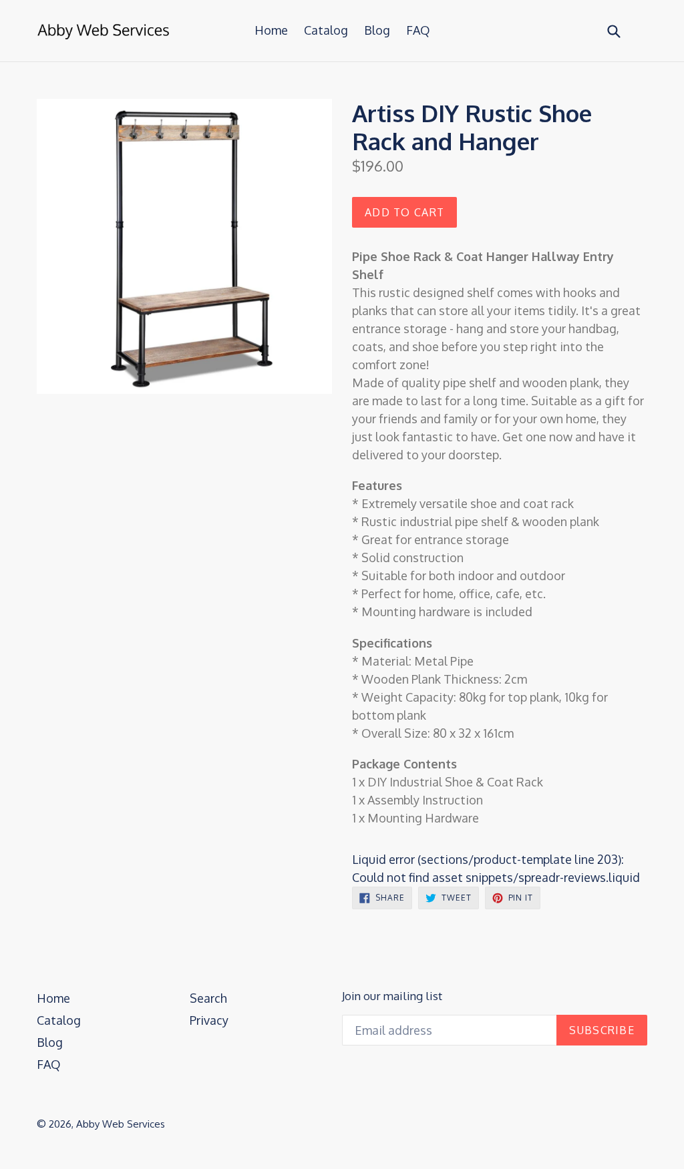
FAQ (418, 30)
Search (208, 998)
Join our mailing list (392, 996)
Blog (377, 30)
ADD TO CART (404, 212)
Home (271, 30)
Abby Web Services (120, 1124)
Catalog (326, 30)
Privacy (209, 1020)
